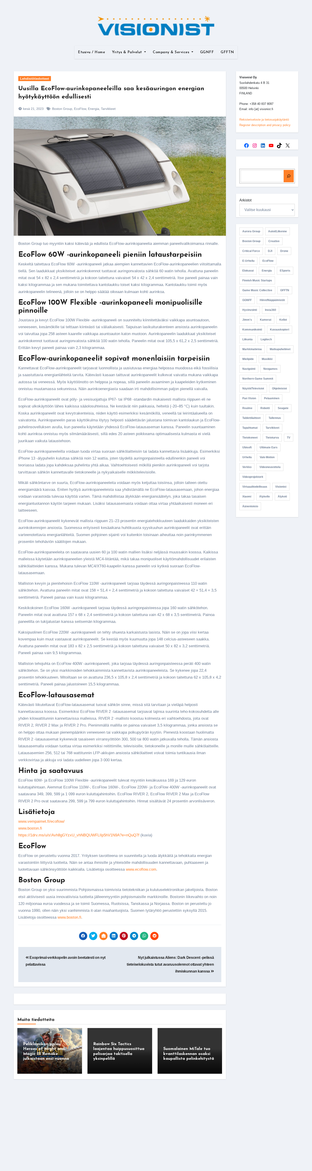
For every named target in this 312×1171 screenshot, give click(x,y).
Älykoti (282, 496)
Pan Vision (249, 398)
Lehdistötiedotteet (34, 78)
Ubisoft (247, 447)
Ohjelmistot (279, 388)
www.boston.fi (30, 828)
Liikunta (247, 339)
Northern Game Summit (257, 378)
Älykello (264, 496)
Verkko (246, 467)
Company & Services (171, 52)
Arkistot (245, 200)
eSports (285, 270)
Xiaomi (246, 496)
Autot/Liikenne (277, 231)
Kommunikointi (252, 329)
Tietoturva (272, 437)
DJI (270, 251)
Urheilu (247, 457)
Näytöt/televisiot (253, 388)
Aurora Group (251, 231)
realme (247, 408)
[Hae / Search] (289, 176)
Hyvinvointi (249, 310)
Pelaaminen (271, 398)
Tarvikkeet (108, 109)
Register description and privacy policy (265, 125)
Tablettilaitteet (251, 418)
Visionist (280, 486)
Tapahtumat (250, 427)
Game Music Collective (257, 290)
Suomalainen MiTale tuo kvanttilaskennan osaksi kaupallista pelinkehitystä (188, 1054)
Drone (284, 251)
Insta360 (270, 310)
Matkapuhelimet (280, 349)
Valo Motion (267, 457)
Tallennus (275, 418)
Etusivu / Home (91, 52)
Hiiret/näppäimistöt (272, 300)
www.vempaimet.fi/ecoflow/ (41, 821)
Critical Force (251, 251)
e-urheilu (248, 260)
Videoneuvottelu (269, 467)
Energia (93, 109)
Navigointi (248, 368)
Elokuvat (248, 270)
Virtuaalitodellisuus (254, 486)
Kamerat (265, 319)
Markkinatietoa (252, 349)
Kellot (283, 319)
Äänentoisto (250, 506)
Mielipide (248, 359)
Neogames (270, 368)
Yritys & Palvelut (127, 52)
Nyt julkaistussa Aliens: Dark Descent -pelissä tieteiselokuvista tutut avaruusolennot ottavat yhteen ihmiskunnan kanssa (170, 964)
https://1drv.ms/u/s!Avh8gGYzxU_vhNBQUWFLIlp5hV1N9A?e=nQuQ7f (78, 835)
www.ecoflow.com (141, 869)
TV (288, 437)
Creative (274, 241)
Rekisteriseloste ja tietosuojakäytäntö (264, 119)
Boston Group (62, 109)
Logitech (266, 339)
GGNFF (207, 52)
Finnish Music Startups (257, 280)
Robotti (265, 408)
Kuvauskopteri (279, 329)
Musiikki (267, 359)
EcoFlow (80, 109)
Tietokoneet (250, 437)
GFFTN (227, 52)
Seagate (283, 408)
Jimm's (247, 319)
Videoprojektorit (252, 476)
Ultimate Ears (269, 447)
